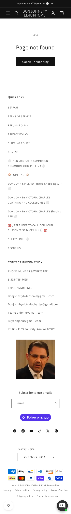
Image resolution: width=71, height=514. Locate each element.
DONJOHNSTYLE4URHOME (33, 485)
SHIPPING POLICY (19, 143)
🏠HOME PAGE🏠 (19, 175)
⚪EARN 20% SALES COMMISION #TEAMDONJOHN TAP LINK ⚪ (28, 163)
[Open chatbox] (62, 505)
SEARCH (13, 107)
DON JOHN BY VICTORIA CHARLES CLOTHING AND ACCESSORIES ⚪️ (29, 200)
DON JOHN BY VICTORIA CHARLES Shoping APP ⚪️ (34, 214)
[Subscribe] (55, 403)
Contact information (47, 496)
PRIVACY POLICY (18, 134)
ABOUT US (14, 248)
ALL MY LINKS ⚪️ (18, 239)
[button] (8, 13)
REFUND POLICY (18, 125)
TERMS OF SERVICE (19, 116)
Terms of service (59, 490)
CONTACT (14, 152)
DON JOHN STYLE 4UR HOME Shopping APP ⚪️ (35, 186)
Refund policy (22, 490)
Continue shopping (35, 62)
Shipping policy (25, 496)
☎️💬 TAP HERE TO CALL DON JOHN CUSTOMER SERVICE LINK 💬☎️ (30, 227)
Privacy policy (40, 490)
